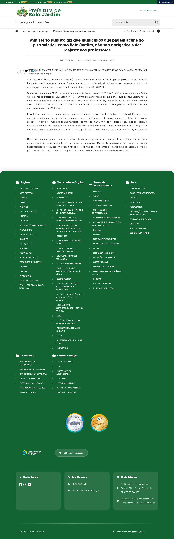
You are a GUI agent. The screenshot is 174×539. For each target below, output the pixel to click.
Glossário (24, 267)
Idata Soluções (138, 532)
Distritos (24, 221)
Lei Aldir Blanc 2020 (29, 281)
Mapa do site (26, 230)
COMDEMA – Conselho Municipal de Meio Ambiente (69, 219)
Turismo (24, 248)
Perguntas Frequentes (30, 262)
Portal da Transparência (69, 388)
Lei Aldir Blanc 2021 (132, 31)
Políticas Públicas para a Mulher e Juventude (68, 321)
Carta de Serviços (65, 362)
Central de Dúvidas (102, 205)
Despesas (97, 230)
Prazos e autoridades (140, 219)
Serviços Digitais (28, 244)
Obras (59, 316)
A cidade (24, 207)
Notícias (24, 271)
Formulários (136, 207)
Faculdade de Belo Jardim (69, 264)
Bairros (23, 202)
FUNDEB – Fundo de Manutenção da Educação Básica (68, 271)
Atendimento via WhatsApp (32, 369)
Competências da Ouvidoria (33, 374)
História (24, 216)
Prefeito (24, 198)
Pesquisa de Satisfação (104, 267)
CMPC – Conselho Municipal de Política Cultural (69, 211)
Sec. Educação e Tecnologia (35, 31)
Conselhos (62, 236)
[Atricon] (32, 453)
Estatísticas (135, 202)
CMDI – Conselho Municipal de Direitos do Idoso (69, 203)
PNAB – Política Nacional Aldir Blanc (31, 286)
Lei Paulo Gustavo (28, 235)
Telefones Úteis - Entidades (33, 225)
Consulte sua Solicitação (142, 193)
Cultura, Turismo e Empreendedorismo (65, 249)
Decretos (134, 198)
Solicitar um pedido (139, 233)
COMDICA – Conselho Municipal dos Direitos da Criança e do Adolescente (68, 228)
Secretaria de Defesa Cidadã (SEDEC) (70, 341)
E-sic (59, 366)
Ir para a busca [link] (17, 2)
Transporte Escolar (66, 392)
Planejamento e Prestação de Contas (107, 272)
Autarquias (62, 198)
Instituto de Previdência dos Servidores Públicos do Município (70, 297)
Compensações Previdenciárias (99, 211)
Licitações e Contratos (104, 258)
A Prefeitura (26, 276)
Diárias (96, 235)
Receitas (97, 279)
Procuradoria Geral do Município (68, 329)
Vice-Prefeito (149, 31)
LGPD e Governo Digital (104, 253)
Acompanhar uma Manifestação (28, 363)
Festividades (26, 253)
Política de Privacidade (73, 453)
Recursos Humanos (102, 284)
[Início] (17, 31)
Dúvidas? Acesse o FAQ (30, 379)
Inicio (96, 248)
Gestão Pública (64, 279)
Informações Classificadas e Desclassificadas (143, 213)
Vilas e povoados (28, 212)
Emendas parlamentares (104, 239)
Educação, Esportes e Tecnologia (66, 257)
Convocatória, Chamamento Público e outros (106, 223)
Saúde (59, 336)
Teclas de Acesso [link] (41, 2)
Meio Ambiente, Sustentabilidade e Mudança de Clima (69, 308)
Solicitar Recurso (138, 228)
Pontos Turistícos (28, 258)
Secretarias (62, 348)
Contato (24, 239)
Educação (98, 192)
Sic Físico (134, 224)
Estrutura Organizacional (106, 244)
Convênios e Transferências (106, 218)
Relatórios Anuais (28, 392)
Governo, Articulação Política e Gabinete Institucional (67, 287)
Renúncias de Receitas (103, 288)
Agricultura (63, 189)
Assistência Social (65, 193)
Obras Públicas (100, 262)
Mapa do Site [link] (64, 2)
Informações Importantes (32, 388)
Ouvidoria (61, 379)
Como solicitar (137, 189)
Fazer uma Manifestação (31, 383)
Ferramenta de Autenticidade (63, 372)
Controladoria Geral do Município (68, 242)
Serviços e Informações (34, 22)
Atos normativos (101, 201)
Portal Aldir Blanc (66, 383)
